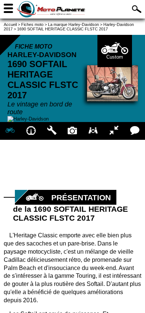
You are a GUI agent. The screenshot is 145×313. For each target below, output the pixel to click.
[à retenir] (31, 131)
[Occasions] (93, 131)
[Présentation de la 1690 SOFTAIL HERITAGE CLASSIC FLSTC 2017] (10, 131)
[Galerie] (72, 131)
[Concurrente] (114, 131)
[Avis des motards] (134, 131)
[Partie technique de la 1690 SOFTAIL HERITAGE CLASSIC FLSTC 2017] (51, 131)
